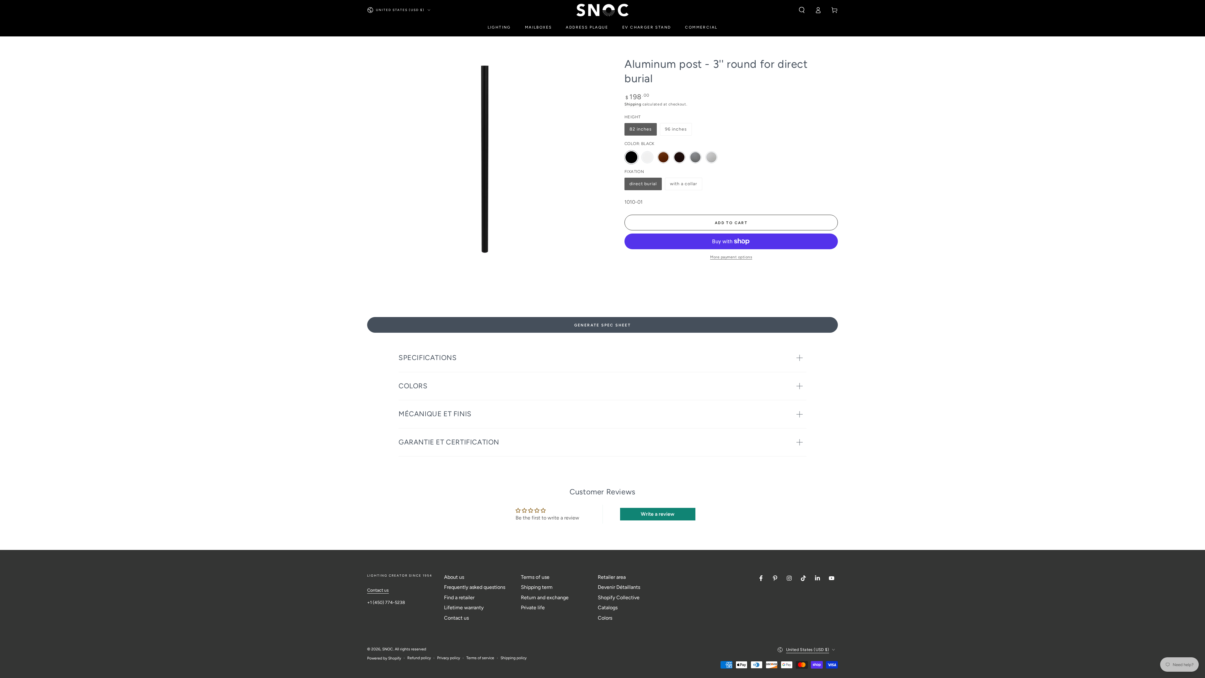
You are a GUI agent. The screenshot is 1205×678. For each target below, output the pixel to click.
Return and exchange (545, 597)
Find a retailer (459, 597)
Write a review (657, 514)
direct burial (643, 185)
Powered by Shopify (384, 658)
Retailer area (612, 577)
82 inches (641, 131)
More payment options (731, 257)
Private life (533, 608)
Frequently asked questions (474, 587)
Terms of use (535, 577)
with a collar (683, 185)
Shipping (632, 104)
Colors (605, 618)
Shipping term (537, 587)
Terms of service (480, 658)
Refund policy (419, 658)
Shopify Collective (619, 597)
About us (454, 577)
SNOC (387, 649)
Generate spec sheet (602, 325)
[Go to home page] (602, 10)
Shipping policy (514, 658)
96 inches (677, 131)
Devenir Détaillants (619, 587)
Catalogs (608, 608)
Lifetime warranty (464, 608)
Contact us (378, 590)
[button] (802, 10)
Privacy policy (448, 658)
